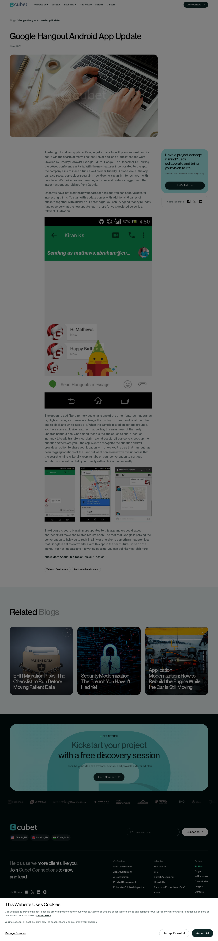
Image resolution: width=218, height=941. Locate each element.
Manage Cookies (15, 933)
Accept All (202, 933)
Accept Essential (174, 933)
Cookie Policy (43, 915)
